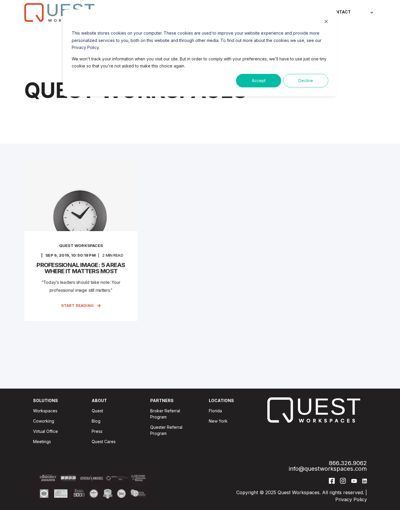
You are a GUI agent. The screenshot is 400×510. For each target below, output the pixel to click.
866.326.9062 (348, 463)
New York (218, 420)
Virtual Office (45, 431)
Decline (305, 80)
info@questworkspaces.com (328, 469)
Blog (96, 420)
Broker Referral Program (165, 413)
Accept (259, 80)
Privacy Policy (351, 499)
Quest (97, 410)
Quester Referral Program (166, 430)
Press (97, 431)
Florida (215, 410)
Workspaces (45, 410)
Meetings (42, 441)
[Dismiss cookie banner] (326, 22)
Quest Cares (104, 441)
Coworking (43, 420)
